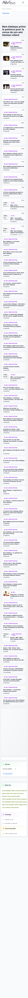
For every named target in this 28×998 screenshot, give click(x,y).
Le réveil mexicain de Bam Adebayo (11, 367)
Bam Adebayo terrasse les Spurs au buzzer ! (13, 294)
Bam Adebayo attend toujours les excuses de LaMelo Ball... (13, 167)
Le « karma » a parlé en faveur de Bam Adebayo (13, 501)
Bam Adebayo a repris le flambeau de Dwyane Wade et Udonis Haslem (13, 575)
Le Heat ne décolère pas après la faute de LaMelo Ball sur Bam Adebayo (13, 193)
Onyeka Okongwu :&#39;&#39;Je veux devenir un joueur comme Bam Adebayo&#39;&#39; (13, 670)
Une (13, 202)
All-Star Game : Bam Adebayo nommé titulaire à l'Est (12, 564)
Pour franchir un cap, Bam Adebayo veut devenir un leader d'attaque (13, 441)
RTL (12, 598)
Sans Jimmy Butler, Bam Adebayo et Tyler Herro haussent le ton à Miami (13, 471)
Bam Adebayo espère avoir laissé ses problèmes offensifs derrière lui (14, 346)
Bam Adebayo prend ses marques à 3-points (13, 522)
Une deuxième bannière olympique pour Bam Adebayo (12, 357)
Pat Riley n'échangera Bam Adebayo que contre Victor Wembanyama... (11, 142)
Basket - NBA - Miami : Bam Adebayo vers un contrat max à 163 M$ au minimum (13, 649)
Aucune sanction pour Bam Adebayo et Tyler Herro (17, 90)
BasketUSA (14, 50)
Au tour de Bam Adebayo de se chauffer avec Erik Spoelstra (12, 336)
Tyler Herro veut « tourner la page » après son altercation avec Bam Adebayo (13, 103)
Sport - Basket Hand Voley (17, 43)
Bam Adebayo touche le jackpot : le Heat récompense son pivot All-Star (13, 627)
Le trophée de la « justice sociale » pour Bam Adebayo (13, 128)
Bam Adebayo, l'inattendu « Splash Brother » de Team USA (13, 398)
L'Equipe (14, 641)
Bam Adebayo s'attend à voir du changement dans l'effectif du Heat (13, 155)
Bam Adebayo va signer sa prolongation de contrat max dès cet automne (13, 660)
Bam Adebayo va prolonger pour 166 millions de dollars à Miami (13, 419)
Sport (14, 228)
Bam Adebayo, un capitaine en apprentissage (12, 553)
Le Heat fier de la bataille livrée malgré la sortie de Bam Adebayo (13, 180)
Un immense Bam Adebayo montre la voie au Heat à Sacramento (11, 544)
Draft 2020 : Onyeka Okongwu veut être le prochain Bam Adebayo (12, 680)
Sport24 (6, 651)
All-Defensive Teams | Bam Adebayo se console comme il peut (13, 430)
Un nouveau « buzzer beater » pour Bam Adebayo (12, 284)
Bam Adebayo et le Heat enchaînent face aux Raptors (12, 325)
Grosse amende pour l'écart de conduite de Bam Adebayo (12, 263)
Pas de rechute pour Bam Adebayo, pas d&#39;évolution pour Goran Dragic (14, 701)
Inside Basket (7, 629)
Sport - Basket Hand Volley (11, 623)
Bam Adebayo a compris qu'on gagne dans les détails (12, 585)
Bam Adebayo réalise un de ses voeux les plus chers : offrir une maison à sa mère (12, 606)
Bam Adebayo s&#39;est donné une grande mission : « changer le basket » (13, 617)
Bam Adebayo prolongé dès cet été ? (13, 450)
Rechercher (5, 13)
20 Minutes (14, 208)
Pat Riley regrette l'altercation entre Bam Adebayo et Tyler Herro (17, 76)
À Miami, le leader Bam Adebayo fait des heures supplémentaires (13, 315)
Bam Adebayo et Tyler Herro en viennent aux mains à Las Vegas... (13, 115)
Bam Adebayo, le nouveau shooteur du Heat (11, 242)
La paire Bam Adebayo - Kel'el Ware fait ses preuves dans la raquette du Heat (14, 305)
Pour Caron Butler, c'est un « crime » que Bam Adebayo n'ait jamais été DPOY (13, 389)
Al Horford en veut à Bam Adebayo (13, 460)
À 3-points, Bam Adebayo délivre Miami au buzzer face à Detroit (13, 512)
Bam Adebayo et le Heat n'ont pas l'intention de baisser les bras (13, 480)
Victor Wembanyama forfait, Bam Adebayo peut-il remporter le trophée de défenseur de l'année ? (13, 274)
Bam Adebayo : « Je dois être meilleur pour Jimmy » (12, 690)
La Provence (14, 234)
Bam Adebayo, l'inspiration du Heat (12, 491)
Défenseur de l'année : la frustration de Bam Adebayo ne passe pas (13, 409)
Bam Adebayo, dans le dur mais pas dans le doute (13, 532)
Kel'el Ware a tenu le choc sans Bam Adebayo (12, 252)
